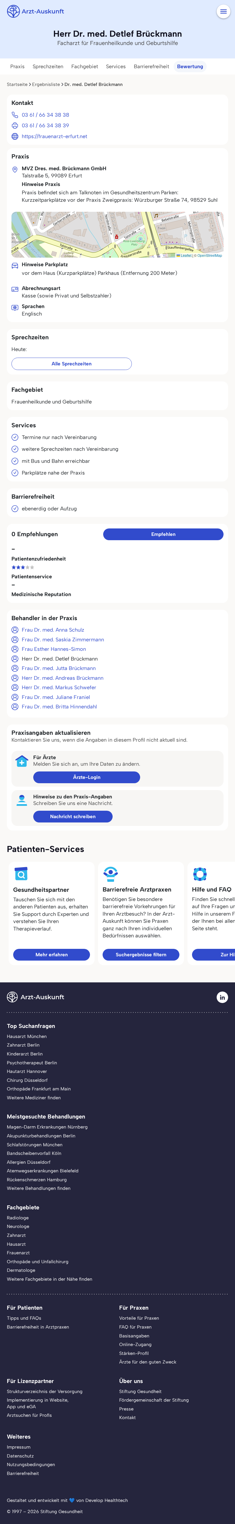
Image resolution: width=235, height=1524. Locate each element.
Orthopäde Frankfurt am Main (39, 1089)
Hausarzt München (27, 1036)
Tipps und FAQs (24, 1318)
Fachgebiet (84, 66)
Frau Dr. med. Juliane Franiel (56, 697)
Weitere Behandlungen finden (38, 1188)
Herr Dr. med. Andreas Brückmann (62, 678)
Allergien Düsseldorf (28, 1162)
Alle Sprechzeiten (72, 364)
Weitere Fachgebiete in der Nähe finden (49, 1279)
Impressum (18, 1447)
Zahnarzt (16, 1235)
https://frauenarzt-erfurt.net (54, 136)
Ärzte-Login (87, 777)
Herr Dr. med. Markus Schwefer (59, 687)
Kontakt (127, 1417)
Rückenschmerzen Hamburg (37, 1179)
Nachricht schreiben (73, 816)
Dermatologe (21, 1270)
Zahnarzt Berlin (23, 1045)
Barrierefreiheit (151, 66)
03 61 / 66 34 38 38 (45, 115)
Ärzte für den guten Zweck (147, 1362)
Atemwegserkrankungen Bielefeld (43, 1171)
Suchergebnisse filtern (141, 954)
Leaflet (185, 255)
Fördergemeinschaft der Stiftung (154, 1400)
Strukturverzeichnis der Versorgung (45, 1391)
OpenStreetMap (209, 255)
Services (116, 66)
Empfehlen (163, 534)
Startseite (17, 84)
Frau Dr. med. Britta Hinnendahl (59, 707)
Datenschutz (20, 1456)
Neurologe (18, 1226)
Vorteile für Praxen (139, 1318)
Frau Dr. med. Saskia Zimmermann (63, 639)
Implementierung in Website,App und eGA (37, 1403)
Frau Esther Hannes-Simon (54, 649)
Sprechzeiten (48, 66)
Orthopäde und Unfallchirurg (37, 1261)
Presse (126, 1409)
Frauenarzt (18, 1252)
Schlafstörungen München (34, 1144)
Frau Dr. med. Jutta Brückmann (59, 668)
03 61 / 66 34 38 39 (45, 125)
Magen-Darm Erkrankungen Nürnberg (47, 1127)
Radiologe (18, 1218)
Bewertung (190, 66)
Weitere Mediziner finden (34, 1097)
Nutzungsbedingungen (31, 1464)
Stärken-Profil (134, 1353)
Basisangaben (134, 1336)
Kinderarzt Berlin (25, 1054)
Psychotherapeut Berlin (32, 1062)
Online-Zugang (135, 1344)
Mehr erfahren (52, 954)
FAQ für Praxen (135, 1327)
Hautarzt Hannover (27, 1071)
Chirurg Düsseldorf (27, 1080)
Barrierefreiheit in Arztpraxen (38, 1327)
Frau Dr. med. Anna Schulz (53, 630)
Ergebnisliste (46, 84)
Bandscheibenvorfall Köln (34, 1153)
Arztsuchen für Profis (29, 1415)
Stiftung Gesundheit (140, 1391)
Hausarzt (16, 1244)
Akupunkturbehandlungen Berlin (41, 1136)
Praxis (17, 66)
